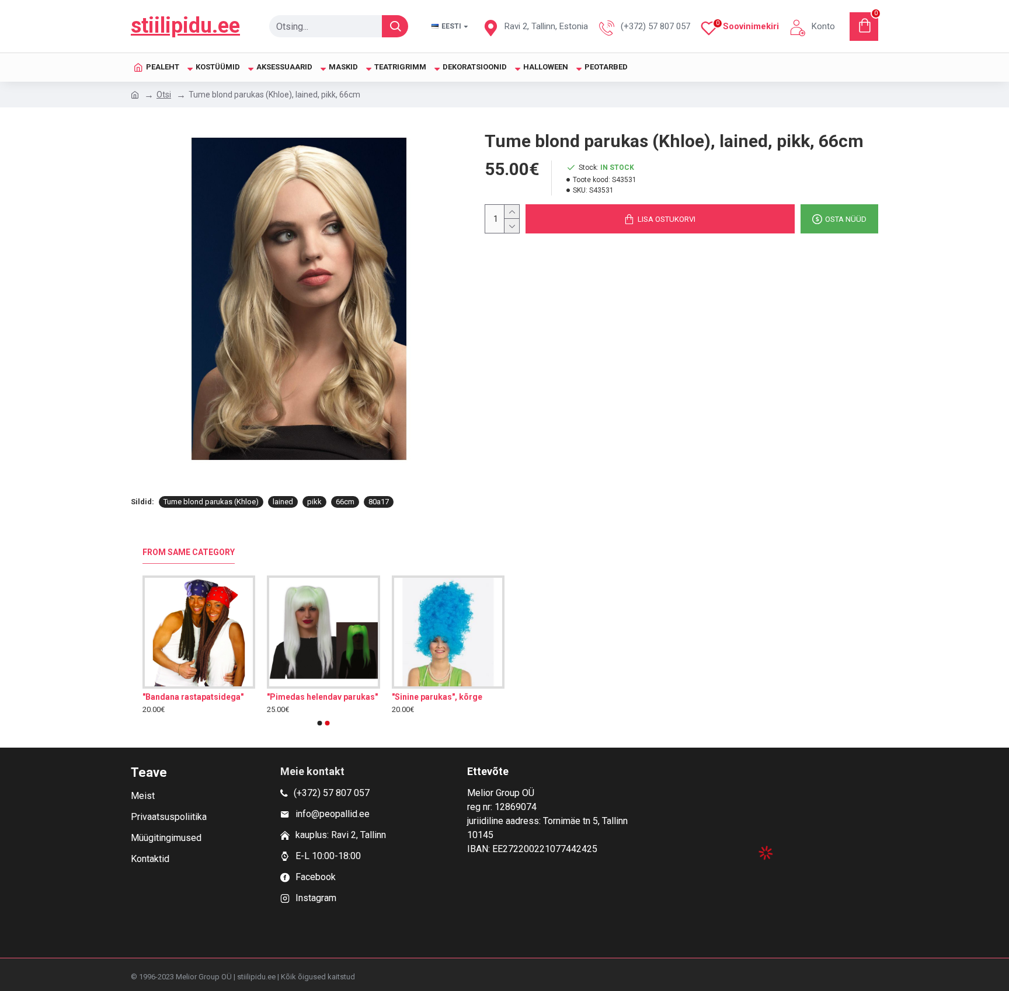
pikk (314, 501)
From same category (188, 552)
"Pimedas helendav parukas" (322, 697)
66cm (345, 501)
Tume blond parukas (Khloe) (211, 501)
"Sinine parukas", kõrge (437, 697)
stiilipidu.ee (185, 25)
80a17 (378, 501)
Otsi (163, 94)
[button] (320, 723)
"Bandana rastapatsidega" (192, 697)
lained (283, 501)
